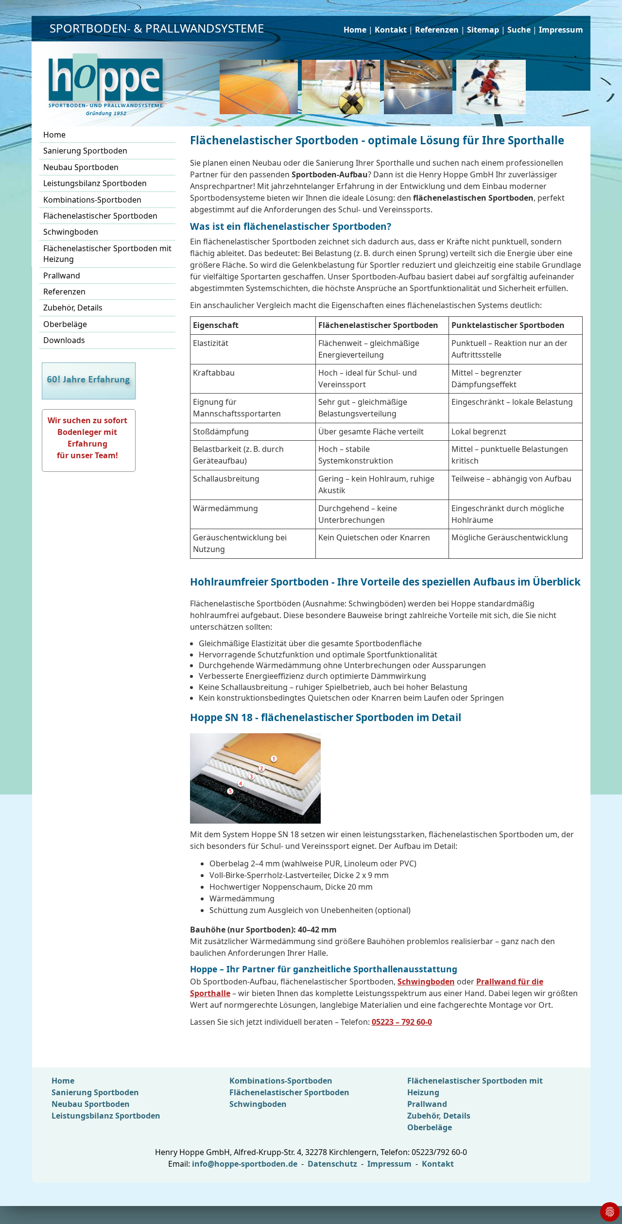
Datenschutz (332, 1163)
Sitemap (483, 29)
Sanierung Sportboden (85, 150)
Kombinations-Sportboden (92, 199)
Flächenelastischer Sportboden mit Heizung (107, 253)
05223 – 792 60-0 (402, 1022)
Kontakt (391, 29)
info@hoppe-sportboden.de (244, 1163)
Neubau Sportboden (81, 167)
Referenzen (437, 29)
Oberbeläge (65, 324)
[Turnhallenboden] (493, 87)
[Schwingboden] (261, 87)
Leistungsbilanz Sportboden (95, 183)
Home (355, 29)
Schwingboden (70, 231)
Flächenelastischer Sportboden (100, 215)
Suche (519, 29)
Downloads (64, 340)
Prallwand (61, 275)
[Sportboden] (343, 87)
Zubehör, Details (73, 307)
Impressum (561, 29)
